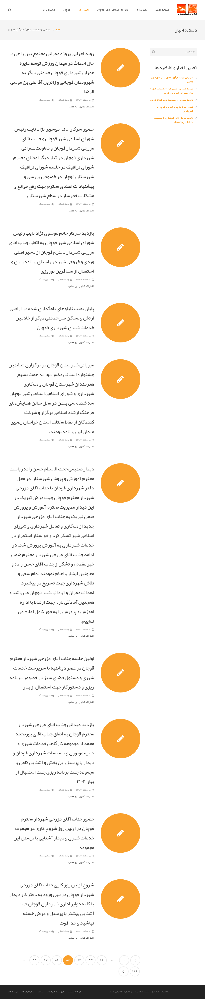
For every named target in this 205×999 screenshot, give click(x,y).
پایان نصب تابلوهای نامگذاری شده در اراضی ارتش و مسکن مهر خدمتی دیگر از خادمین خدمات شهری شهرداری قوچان (52, 318)
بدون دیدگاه (44, 100)
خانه (58, 30)
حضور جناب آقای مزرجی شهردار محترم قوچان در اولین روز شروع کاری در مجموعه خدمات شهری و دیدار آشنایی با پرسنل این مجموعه (53, 833)
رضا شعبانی (63, 100)
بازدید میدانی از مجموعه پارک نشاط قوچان (171, 100)
